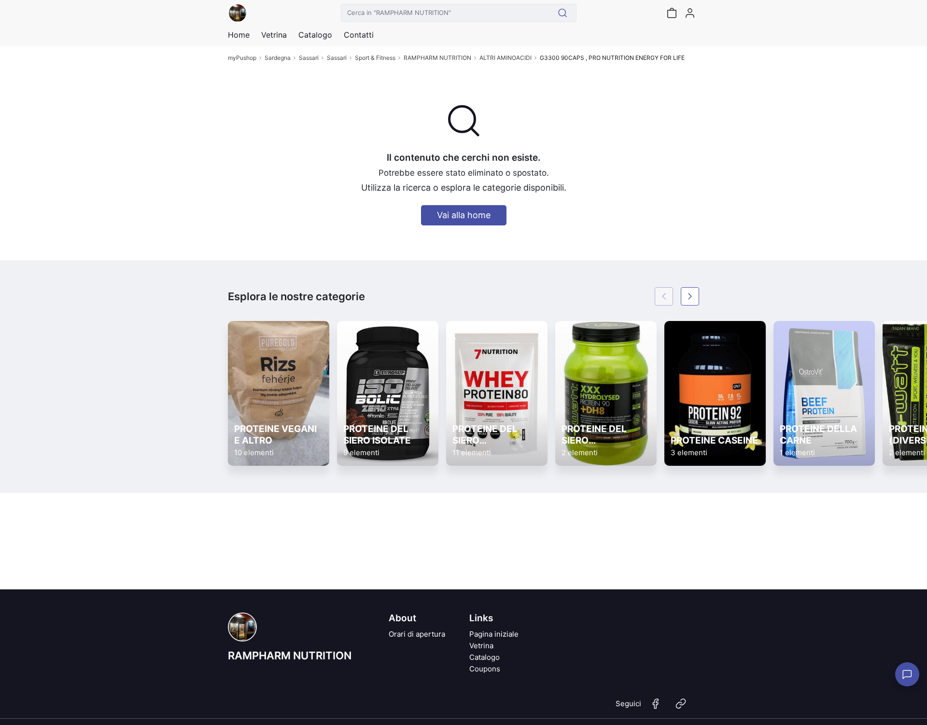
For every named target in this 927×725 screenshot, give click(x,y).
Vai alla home (464, 215)
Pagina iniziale (494, 634)
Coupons (484, 668)
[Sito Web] (681, 707)
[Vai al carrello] (671, 13)
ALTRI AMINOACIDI (505, 58)
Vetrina (481, 645)
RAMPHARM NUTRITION (437, 58)
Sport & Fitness (375, 58)
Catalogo (315, 35)
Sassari (309, 58)
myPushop (242, 58)
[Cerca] (562, 13)
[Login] (690, 13)
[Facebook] (655, 707)
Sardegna (278, 58)
